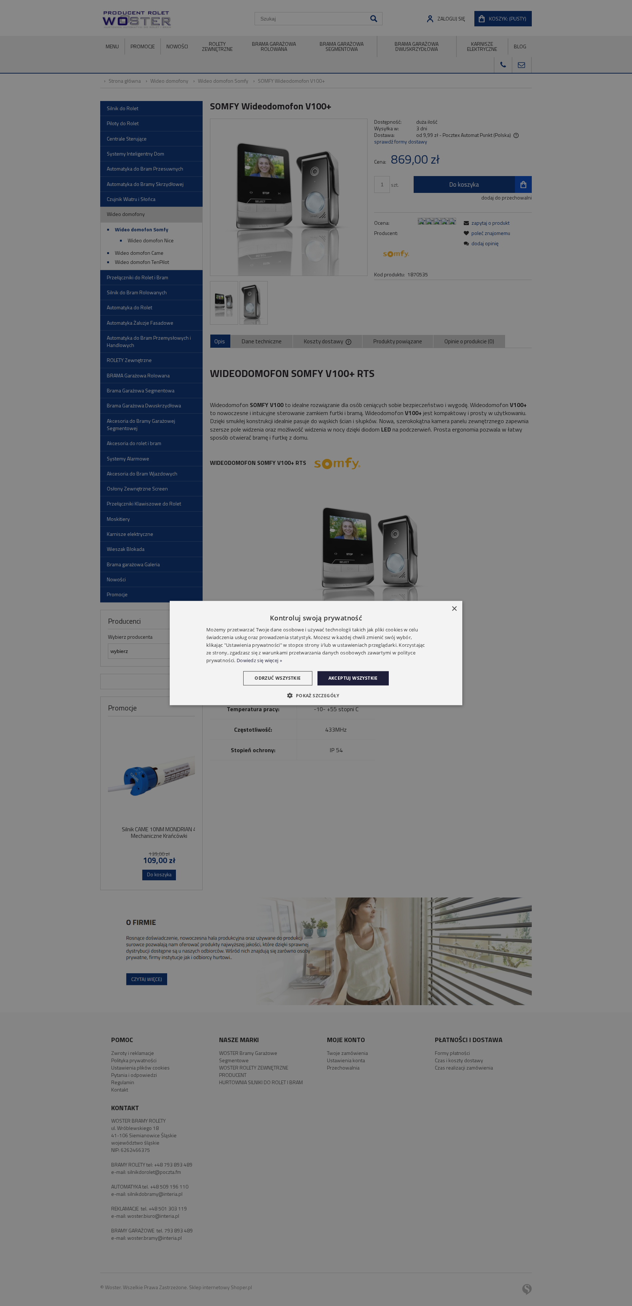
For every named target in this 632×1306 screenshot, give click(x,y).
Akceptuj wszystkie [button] (353, 678)
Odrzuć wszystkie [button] (278, 678)
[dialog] (316, 653)
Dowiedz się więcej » (259, 660)
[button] (316, 695)
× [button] (454, 609)
